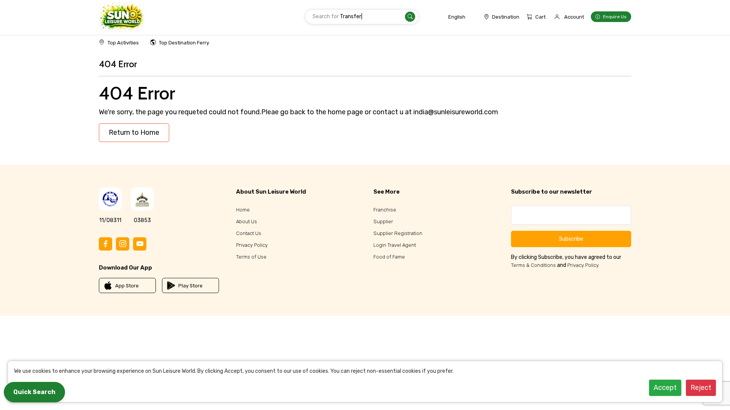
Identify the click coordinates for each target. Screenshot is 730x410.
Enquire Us (615, 16)
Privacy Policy (252, 245)
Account (574, 17)
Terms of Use (251, 257)
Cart (540, 17)
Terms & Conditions (533, 265)
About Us (246, 221)
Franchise (384, 210)
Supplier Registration (397, 233)
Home (243, 210)
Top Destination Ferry (184, 43)
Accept (665, 387)
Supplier (383, 221)
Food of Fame (389, 257)
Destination (505, 17)
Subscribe (571, 239)
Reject (700, 387)
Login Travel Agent (394, 245)
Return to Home (134, 132)
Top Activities (123, 43)
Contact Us (248, 233)
